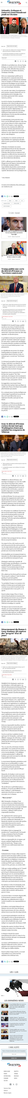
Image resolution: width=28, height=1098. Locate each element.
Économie (6, 1078)
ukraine (10, 200)
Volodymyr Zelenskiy (7, 203)
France (5, 1073)
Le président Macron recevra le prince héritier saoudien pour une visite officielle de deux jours (17, 1006)
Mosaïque (16, 1076)
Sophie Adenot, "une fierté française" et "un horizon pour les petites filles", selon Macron (18, 1019)
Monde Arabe (7, 1071)
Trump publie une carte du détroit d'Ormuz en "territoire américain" (12, 271)
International (7, 1076)
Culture (6, 1080)
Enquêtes (16, 1071)
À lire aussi (14, 212)
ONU (22, 200)
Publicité (6, 1090)
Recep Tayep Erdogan (7, 206)
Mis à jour (24, 242)
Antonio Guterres (16, 203)
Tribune (16, 1073)
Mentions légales (7, 1093)
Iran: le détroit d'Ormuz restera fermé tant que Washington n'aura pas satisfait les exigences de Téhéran (13, 428)
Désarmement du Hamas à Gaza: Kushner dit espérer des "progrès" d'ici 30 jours (13, 632)
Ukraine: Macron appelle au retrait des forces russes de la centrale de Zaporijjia (14, 232)
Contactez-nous (7, 1088)
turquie (16, 200)
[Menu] (1, 2)
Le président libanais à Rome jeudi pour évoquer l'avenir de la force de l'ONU (17, 1013)
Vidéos (15, 1078)
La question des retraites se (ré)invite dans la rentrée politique (17, 1025)
